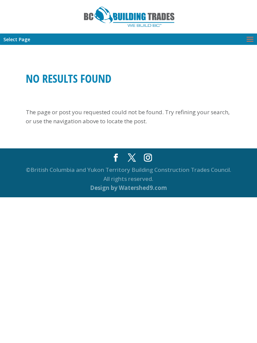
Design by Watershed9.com (128, 188)
